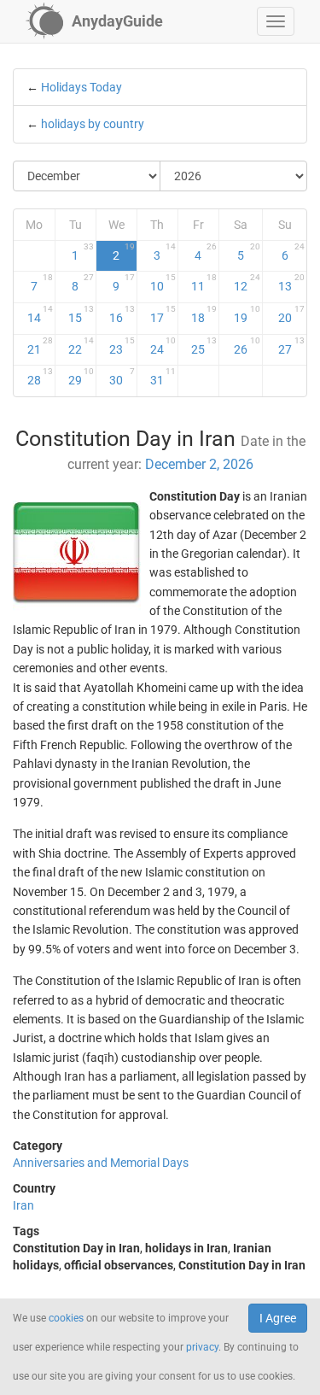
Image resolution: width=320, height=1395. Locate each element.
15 (81, 314)
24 (163, 346)
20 (291, 314)
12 (247, 283)
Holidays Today (81, 87)
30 (122, 376)
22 (81, 346)
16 (122, 314)
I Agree (277, 1318)
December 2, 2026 (199, 464)
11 (204, 283)
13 (291, 283)
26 (247, 346)
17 (163, 314)
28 (40, 376)
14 (40, 314)
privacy (202, 1347)
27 (291, 346)
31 (163, 376)
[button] (275, 21)
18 (204, 314)
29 (81, 376)
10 (163, 283)
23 (122, 346)
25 (204, 346)
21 (40, 346)
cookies (66, 1318)
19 (247, 314)
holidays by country (92, 124)
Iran (23, 1205)
